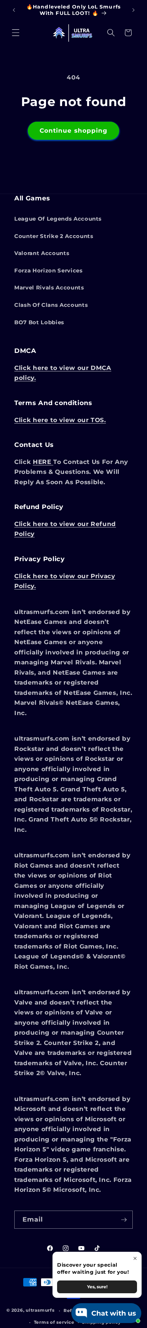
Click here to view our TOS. (60, 420)
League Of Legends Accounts (58, 218)
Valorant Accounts (41, 253)
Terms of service (54, 1322)
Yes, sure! (97, 1286)
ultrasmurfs (40, 1310)
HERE (43, 461)
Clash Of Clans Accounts (51, 304)
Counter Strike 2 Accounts (53, 236)
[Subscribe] (123, 1220)
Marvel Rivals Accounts (49, 287)
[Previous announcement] (14, 10)
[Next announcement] (133, 10)
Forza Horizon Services (48, 270)
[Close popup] (135, 1258)
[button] (15, 32)
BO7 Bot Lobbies (39, 322)
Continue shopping (74, 130)
